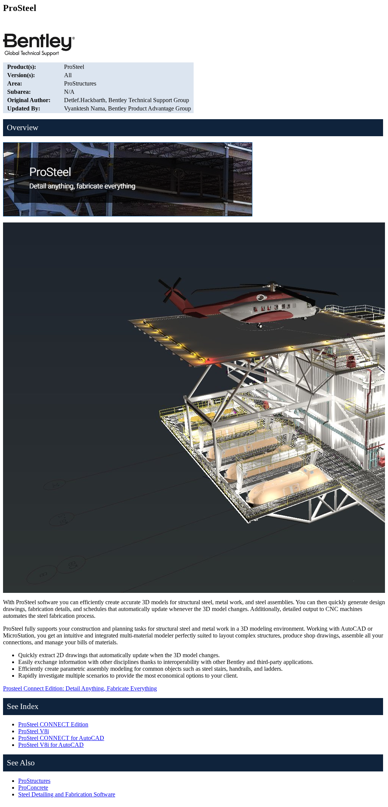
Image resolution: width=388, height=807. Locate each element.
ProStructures (34, 780)
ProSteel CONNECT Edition (53, 724)
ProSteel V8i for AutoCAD (51, 745)
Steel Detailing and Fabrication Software (66, 794)
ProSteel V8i (33, 731)
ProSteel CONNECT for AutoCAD (61, 738)
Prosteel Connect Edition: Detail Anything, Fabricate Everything (80, 688)
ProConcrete (33, 787)
